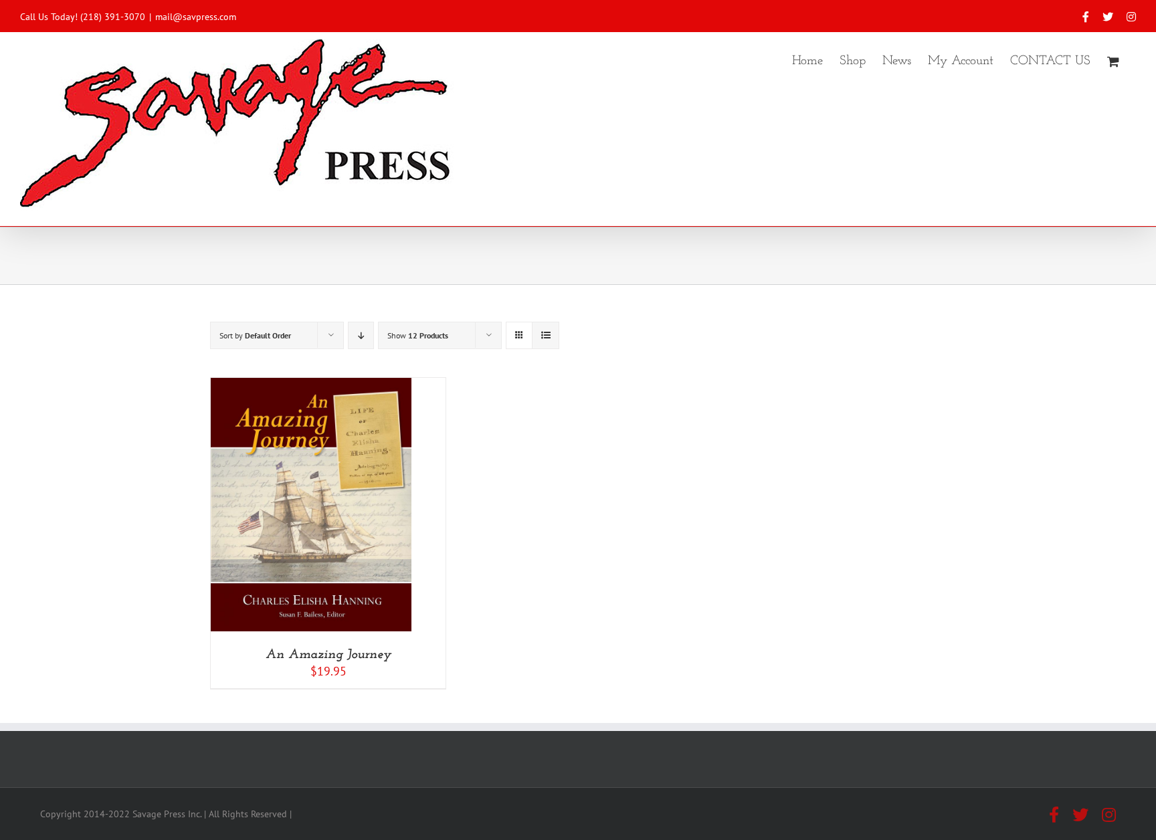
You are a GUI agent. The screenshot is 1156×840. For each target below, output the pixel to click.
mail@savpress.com (195, 17)
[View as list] (546, 335)
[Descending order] (361, 335)
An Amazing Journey (328, 654)
